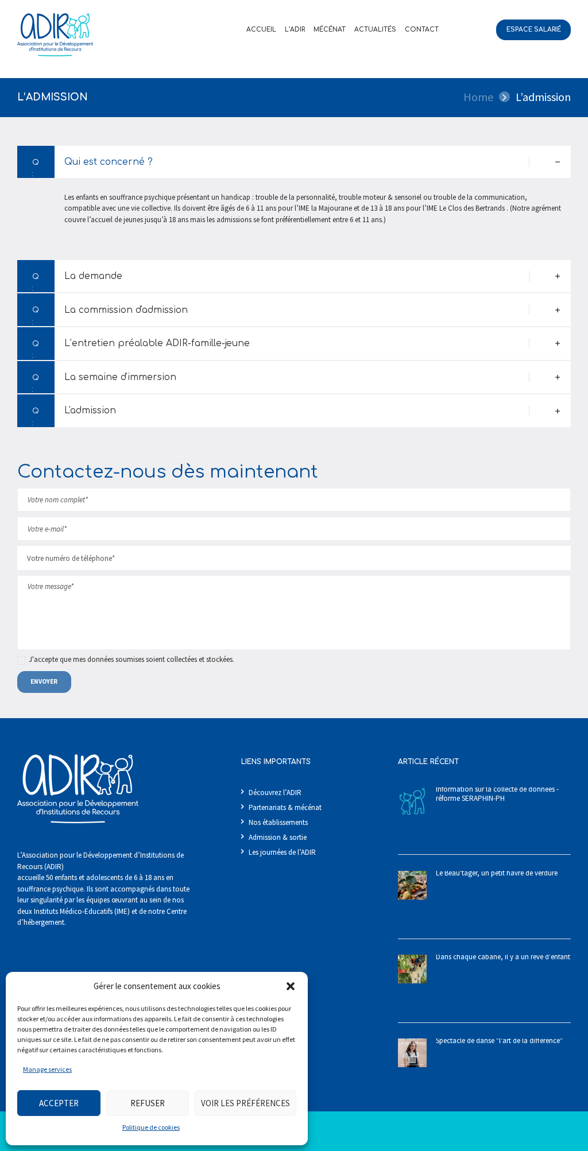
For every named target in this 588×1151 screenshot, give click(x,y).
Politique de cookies (151, 1127)
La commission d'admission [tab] (126, 310)
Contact (422, 29)
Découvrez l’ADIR (275, 792)
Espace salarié (533, 29)
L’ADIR (295, 29)
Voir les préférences (245, 1103)
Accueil (261, 29)
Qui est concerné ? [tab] (108, 162)
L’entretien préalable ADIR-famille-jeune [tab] (157, 343)
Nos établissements (278, 822)
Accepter (59, 1103)
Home (478, 97)
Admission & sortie (278, 837)
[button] (290, 986)
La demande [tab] (93, 276)
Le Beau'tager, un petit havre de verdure (497, 873)
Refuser (147, 1103)
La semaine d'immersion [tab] (120, 377)
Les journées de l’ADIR (282, 852)
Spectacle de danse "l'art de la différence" (499, 1040)
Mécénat (330, 29)
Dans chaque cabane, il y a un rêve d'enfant (503, 957)
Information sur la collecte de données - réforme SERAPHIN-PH (497, 794)
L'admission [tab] (90, 410)
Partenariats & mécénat (285, 807)
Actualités (375, 29)
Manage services (47, 1069)
